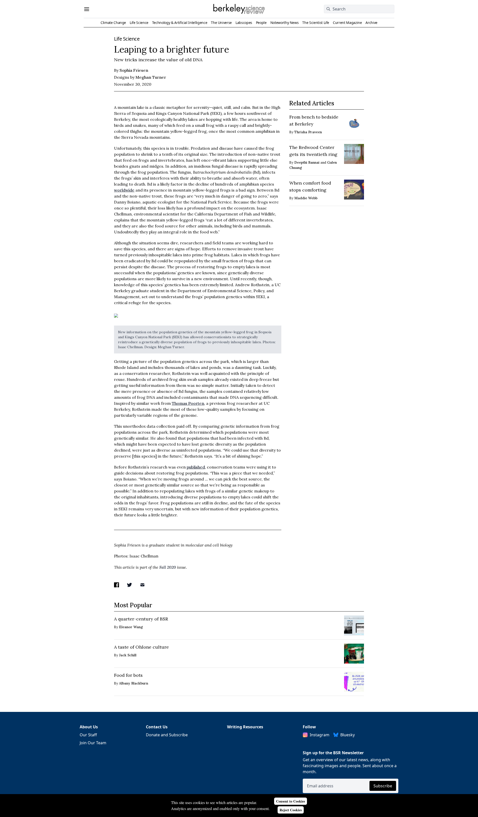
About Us (89, 727)
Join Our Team (93, 743)
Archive (371, 22)
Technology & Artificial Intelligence (179, 22)
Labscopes (244, 22)
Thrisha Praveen (308, 132)
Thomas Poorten (188, 403)
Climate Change (113, 22)
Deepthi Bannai (306, 162)
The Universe (221, 22)
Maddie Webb (305, 198)
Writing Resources (245, 727)
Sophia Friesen (91, 42)
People (261, 22)
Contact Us (157, 727)
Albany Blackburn (133, 683)
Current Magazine (347, 22)
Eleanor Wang (131, 627)
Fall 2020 (167, 567)
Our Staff (88, 735)
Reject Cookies (291, 810)
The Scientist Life (315, 22)
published (196, 467)
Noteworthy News (284, 22)
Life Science (139, 22)
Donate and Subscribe (167, 735)
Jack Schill (127, 655)
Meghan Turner (150, 77)
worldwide (124, 190)
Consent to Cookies (290, 801)
